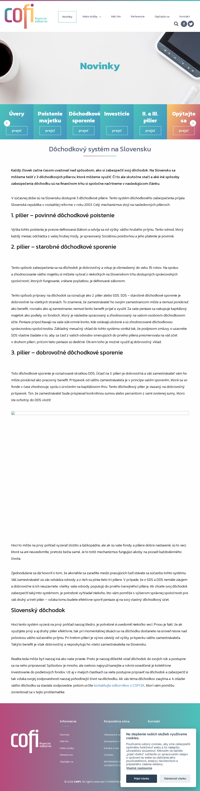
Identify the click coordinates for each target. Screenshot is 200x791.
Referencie (138, 16)
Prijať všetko (141, 778)
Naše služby (90, 16)
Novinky (67, 17)
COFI (77, 782)
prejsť (16, 130)
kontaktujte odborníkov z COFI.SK (119, 685)
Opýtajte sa (162, 16)
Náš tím (116, 16)
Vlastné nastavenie (139, 768)
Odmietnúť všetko (175, 778)
